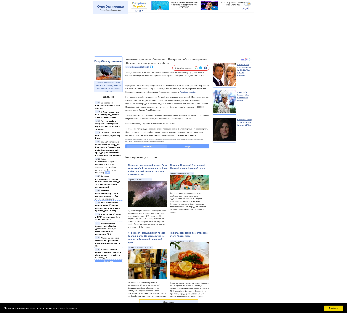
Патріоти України (188, 91)
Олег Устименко (110, 6)
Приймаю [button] (333, 308)
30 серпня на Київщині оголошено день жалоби (107, 105)
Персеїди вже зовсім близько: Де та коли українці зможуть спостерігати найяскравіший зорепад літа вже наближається (147, 169)
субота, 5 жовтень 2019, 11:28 (137, 67)
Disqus (187, 146)
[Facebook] (205, 68)
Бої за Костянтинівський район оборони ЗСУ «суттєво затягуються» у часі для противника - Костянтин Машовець (106, 166)
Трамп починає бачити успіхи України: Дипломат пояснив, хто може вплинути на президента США (106, 228)
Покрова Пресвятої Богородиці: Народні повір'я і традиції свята (187, 166)
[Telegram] (201, 68)
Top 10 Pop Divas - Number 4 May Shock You (233, 3)
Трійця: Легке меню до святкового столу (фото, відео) (189, 234)
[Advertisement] (173, 36)
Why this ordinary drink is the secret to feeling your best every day (184, 4)
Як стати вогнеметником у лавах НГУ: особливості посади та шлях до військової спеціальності (107, 181)
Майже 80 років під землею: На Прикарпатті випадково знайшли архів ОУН (107, 241)
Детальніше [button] (71, 308)
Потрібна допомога (108, 61)
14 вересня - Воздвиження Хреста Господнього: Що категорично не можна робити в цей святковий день (146, 237)
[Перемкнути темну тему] (247, 4)
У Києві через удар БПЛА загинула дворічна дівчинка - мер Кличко (107, 114)
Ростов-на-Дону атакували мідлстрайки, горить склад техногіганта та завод (107, 124)
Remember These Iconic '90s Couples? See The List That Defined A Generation (244, 70)
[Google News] (196, 68)
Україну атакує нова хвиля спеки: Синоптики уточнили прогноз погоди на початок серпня (108, 86)
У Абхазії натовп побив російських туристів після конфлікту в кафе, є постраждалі (108, 253)
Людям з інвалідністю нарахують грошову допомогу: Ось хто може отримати (106, 194)
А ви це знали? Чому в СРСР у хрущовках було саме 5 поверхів (108, 217)
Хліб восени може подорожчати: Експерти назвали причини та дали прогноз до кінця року (107, 206)
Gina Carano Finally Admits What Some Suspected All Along (244, 122)
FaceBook (147, 146)
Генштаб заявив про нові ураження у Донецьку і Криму (108, 135)
